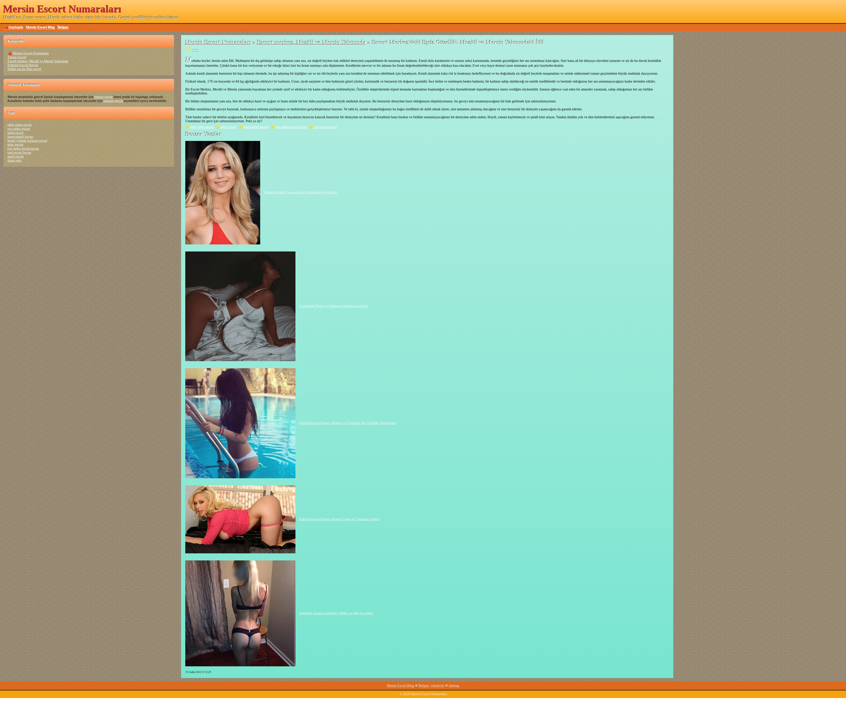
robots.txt (437, 685)
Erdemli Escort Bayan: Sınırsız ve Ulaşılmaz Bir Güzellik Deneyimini (347, 423)
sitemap (454, 685)
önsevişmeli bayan (256, 127)
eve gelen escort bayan (291, 127)
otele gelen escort (202, 127)
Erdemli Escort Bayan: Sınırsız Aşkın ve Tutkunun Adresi (339, 519)
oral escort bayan (325, 127)
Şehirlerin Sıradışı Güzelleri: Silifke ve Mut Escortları (336, 613)
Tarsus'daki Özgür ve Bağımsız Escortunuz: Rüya (333, 306)
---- (195, 49)
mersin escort (103, 97)
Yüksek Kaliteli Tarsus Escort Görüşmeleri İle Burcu (300, 192)
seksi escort (228, 127)
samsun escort (113, 101)
